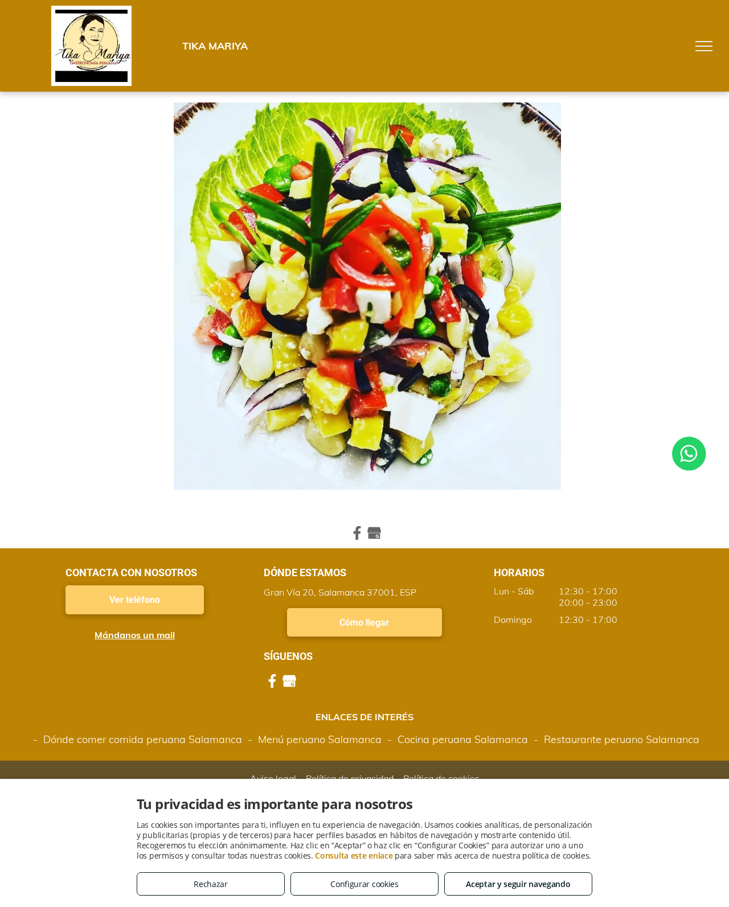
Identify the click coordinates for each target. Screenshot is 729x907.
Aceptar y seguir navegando (518, 884)
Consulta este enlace (353, 855)
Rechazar (211, 884)
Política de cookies (441, 778)
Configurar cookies (364, 884)
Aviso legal (273, 778)
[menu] (704, 46)
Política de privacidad (350, 778)
